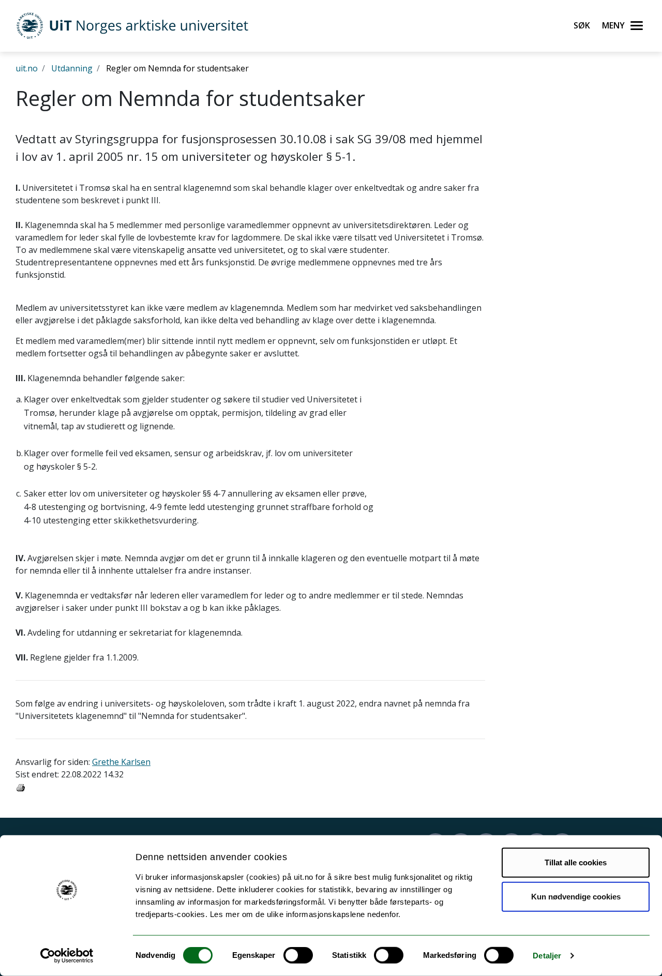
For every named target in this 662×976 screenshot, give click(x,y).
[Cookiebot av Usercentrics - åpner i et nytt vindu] (67, 956)
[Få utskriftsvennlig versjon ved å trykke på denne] (21, 786)
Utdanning (72, 68)
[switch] (298, 955)
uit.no (27, 68)
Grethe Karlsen (121, 762)
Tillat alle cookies (576, 862)
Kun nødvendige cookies (576, 896)
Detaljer (547, 955)
